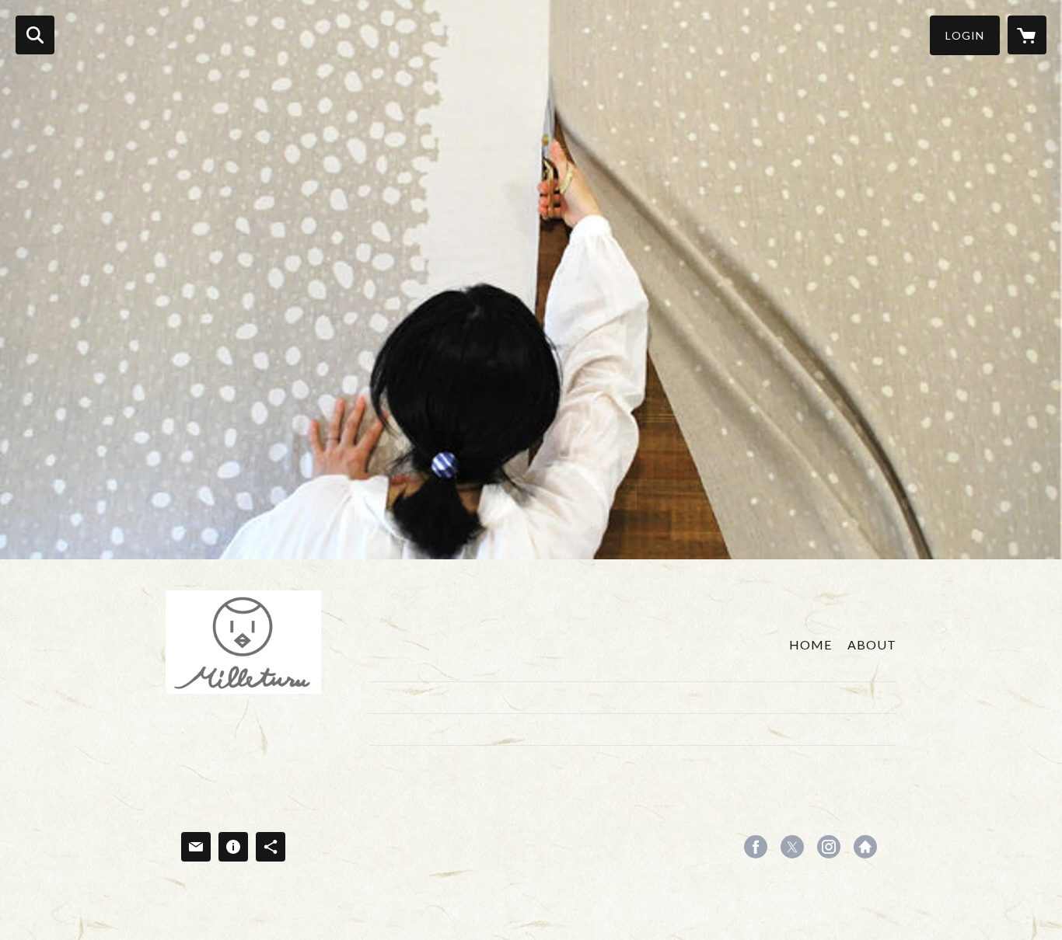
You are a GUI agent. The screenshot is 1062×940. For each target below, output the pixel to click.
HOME (810, 644)
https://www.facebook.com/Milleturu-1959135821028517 (755, 846)
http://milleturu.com (865, 846)
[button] (965, 35)
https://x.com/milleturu (792, 846)
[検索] (35, 35)
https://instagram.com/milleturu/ (828, 846)
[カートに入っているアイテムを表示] (1027, 35)
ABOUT (871, 644)
